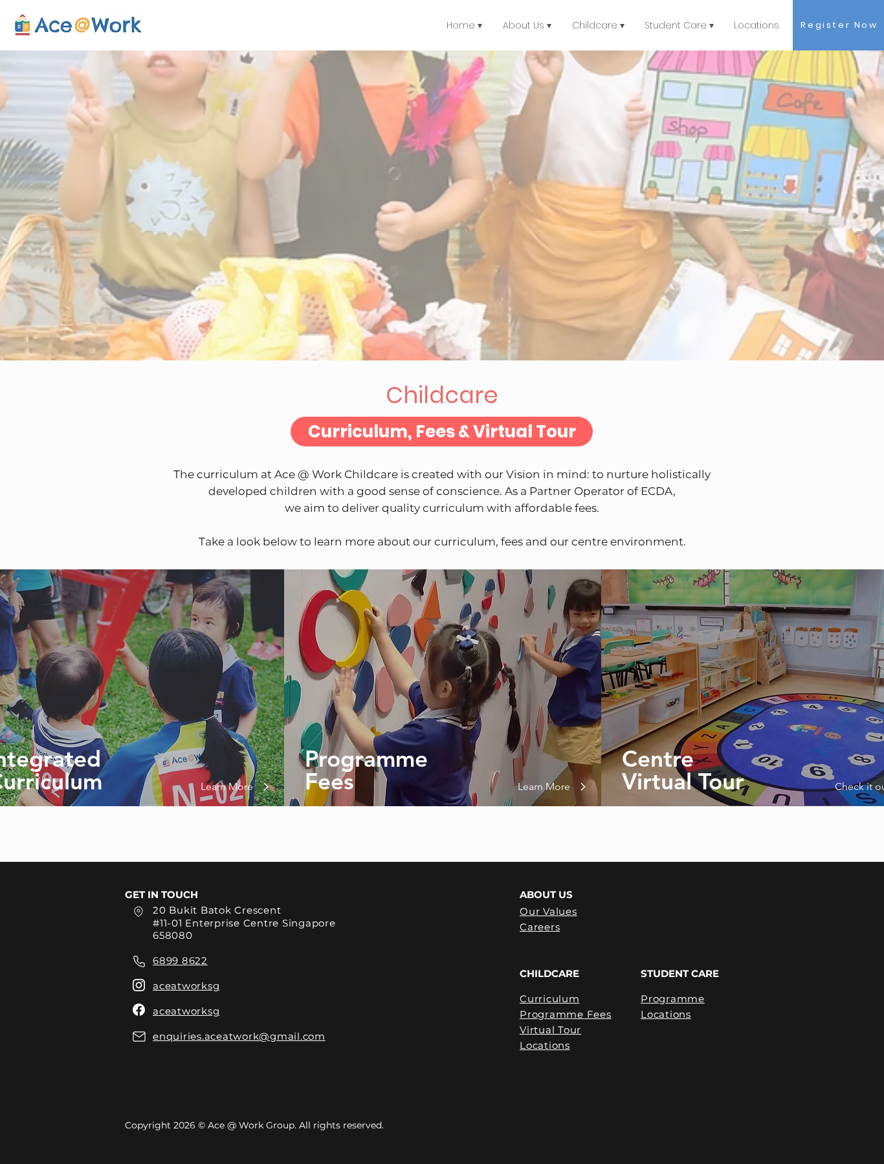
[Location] (138, 911)
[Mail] (139, 1036)
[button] (442, 431)
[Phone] (138, 961)
